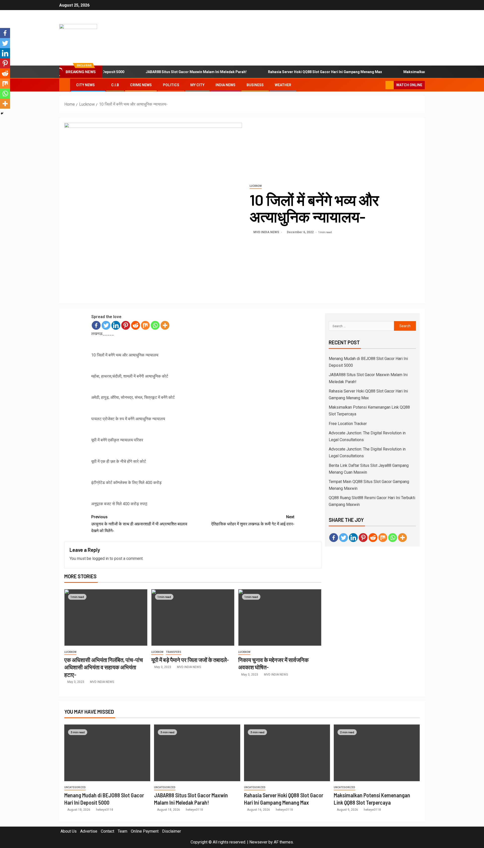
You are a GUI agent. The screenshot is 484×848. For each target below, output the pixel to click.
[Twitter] (106, 325)
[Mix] (145, 325)
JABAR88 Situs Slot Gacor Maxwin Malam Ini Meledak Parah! (182, 72)
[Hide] (2, 113)
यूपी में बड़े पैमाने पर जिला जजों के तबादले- (190, 659)
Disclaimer (171, 831)
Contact (107, 831)
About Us (68, 831)
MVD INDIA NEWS (266, 232)
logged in (100, 558)
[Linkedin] (115, 325)
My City (197, 85)
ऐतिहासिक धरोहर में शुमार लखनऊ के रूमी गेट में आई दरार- (252, 520)
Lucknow (256, 186)
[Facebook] (96, 325)
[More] (165, 325)
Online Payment (145, 831)
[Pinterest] (125, 325)
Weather (283, 85)
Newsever (258, 842)
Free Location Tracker (348, 423)
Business (255, 85)
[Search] (381, 85)
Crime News (141, 85)
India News (225, 85)
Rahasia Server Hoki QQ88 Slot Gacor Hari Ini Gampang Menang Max (311, 72)
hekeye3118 (104, 809)
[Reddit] (135, 325)
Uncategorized (75, 787)
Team (122, 831)
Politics (171, 85)
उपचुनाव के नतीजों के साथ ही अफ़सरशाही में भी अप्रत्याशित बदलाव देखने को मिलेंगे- (139, 523)
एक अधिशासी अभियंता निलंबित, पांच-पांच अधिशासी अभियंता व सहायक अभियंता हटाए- (103, 667)
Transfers (173, 652)
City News (85, 85)
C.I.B (115, 85)
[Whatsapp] (155, 325)
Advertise (88, 831)
